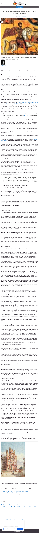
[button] (1, 3)
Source (7, 486)
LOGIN (36, 3)
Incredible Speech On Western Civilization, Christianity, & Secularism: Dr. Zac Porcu (15, 513)
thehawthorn (23, 16)
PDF (29, 185)
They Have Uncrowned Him (9, 136)
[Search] (37, 3)
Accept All (19, 528)
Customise (6, 528)
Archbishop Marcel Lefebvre (20, 136)
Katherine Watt (3, 65)
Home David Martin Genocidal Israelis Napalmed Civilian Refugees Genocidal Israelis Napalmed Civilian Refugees (19, 507)
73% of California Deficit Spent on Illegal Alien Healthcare (11, 504)
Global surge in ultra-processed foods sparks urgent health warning (12, 509)
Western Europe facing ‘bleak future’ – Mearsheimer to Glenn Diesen (12, 519)
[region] (13, 525)
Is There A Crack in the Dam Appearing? (7, 515)
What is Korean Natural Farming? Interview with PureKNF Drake (12, 511)
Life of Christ (26, 115)
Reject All (13, 528)
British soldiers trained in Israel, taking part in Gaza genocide (11, 517)
